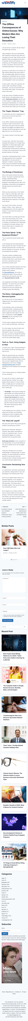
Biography (4, 882)
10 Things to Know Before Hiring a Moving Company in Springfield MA (13, 865)
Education (4, 886)
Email (5, 604)
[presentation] (14, 537)
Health (3, 897)
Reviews (4, 909)
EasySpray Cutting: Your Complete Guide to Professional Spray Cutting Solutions (7, 511)
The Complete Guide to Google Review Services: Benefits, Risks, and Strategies (13, 688)
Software (4, 911)
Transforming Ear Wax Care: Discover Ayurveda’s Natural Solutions (12, 717)
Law (3, 901)
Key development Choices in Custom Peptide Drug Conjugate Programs (14, 835)
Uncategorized (6, 920)
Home (3, 992)
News (3, 905)
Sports (3, 913)
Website (5, 611)
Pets (3, 907)
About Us (11, 992)
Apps (3, 878)
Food (3, 892)
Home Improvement (7, 899)
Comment (6, 578)
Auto (3, 880)
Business (4, 884)
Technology (5, 915)
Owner (5, 43)
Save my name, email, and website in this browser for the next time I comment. (14, 616)
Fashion (4, 890)
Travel (3, 918)
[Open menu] (25, 3)
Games (4, 895)
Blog (7, 992)
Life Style (4, 21)
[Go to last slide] (4, 543)
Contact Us (18, 992)
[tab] (11, 559)
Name (5, 598)
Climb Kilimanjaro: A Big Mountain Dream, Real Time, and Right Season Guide (20, 511)
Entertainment (5, 888)
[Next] (24, 543)
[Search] (24, 626)
